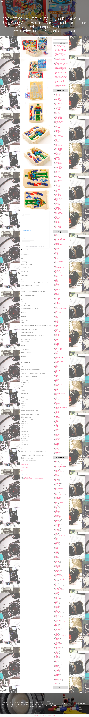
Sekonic (57, 395)
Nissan (56, 358)
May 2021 (57, 172)
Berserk (57, 245)
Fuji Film (57, 281)
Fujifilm (57, 283)
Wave (56, 435)
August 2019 (58, 199)
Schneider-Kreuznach (60, 393)
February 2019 (58, 207)
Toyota (56, 425)
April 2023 (57, 143)
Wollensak (57, 438)
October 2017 (58, 227)
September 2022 (59, 152)
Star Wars (57, 401)
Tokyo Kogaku (58, 417)
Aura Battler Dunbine (60, 239)
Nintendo (57, 356)
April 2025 (57, 112)
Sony (56, 398)
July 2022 (57, 154)
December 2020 (58, 179)
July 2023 (57, 139)
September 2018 (59, 213)
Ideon (56, 306)
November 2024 (58, 118)
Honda (56, 302)
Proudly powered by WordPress (39, 715)
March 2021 (57, 175)
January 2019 (58, 208)
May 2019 (57, 203)
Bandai (56, 240)
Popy (56, 381)
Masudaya (57, 338)
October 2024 (58, 120)
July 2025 (57, 108)
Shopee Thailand (24, 465)
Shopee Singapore (24, 467)
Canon (56, 250)
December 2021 (58, 163)
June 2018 (57, 217)
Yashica (57, 442)
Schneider (57, 392)
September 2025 (59, 105)
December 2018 (58, 209)
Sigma (56, 397)
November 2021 (58, 164)
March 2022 (57, 159)
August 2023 (58, 137)
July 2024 (57, 123)
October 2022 (58, 150)
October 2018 (58, 212)
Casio (56, 257)
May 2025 (57, 111)
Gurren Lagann (58, 295)
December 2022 (58, 148)
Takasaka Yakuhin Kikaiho (61, 407)
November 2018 (58, 211)
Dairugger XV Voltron (59, 267)
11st (22, 470)
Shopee (36, 478)
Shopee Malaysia (24, 464)
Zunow (56, 453)
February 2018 (58, 222)
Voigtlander (57, 434)
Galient (57, 288)
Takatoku (57, 408)
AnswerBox (53, 715)
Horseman (57, 303)
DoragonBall (58, 272)
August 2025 (58, 107)
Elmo (56, 276)
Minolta (57, 343)
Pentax (56, 372)
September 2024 (59, 121)
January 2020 (58, 193)
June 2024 (57, 125)
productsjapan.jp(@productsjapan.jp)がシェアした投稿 (35, 246)
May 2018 (57, 218)
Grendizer (57, 293)
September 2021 (58, 167)
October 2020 (58, 181)
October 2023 (58, 135)
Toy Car (57, 424)
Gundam (57, 294)
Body (56, 247)
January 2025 (58, 116)
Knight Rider (58, 312)
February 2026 (58, 99)
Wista (56, 436)
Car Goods (57, 254)
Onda (56, 366)
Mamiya (57, 333)
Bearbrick (57, 243)
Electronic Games (59, 275)
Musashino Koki (58, 349)
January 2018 (58, 223)
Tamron (57, 411)
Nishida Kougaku (59, 357)
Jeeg (33, 478)
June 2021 (57, 171)
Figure (56, 279)
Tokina (56, 415)
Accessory (57, 234)
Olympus (57, 362)
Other (56, 367)
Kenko (56, 309)
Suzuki (56, 402)
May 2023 (57, 141)
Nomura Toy (58, 359)
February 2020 (58, 191)
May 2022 (57, 157)
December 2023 (58, 132)
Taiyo (56, 404)
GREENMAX (57, 292)
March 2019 (57, 205)
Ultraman (57, 429)
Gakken (57, 286)
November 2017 (58, 226)
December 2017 (58, 225)
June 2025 (57, 109)
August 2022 (58, 153)
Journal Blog (49, 715)
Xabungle (57, 439)
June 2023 (57, 140)
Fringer (56, 280)
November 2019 (58, 195)
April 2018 (57, 220)
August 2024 (58, 122)
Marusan (57, 336)
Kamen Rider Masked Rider (61, 308)
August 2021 (58, 168)
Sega (56, 394)
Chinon (56, 258)
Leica (56, 324)
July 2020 (57, 185)
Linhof (56, 329)
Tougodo (57, 421)
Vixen (56, 431)
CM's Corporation (59, 261)
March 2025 (57, 113)
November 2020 (58, 180)
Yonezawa (57, 447)
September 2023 (59, 136)
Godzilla (57, 290)
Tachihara (57, 403)
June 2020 (57, 186)
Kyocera (57, 321)
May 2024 (57, 126)
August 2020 (58, 184)
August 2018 (58, 214)
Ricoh (56, 385)
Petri (56, 376)
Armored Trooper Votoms (60, 238)
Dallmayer (57, 270)
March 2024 (57, 129)
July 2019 (57, 200)
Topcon (57, 420)
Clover (56, 259)
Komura (57, 313)
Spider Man (57, 399)
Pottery (57, 383)
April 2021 (57, 173)
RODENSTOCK (58, 388)
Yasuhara (57, 445)
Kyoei (56, 322)
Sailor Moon (58, 390)
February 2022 (58, 161)
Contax (57, 262)
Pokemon (57, 379)
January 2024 (58, 131)
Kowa (56, 318)
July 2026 (57, 94)
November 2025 (58, 103)
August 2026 (58, 93)
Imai (56, 307)
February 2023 (58, 145)
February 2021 (58, 176)
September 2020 (59, 182)
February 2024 (58, 130)
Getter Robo (58, 289)
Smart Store (40, 478)
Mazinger (57, 340)
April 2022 (57, 158)
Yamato (57, 440)
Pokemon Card (58, 380)
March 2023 (57, 144)
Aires (56, 235)
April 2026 (57, 98)
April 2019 (57, 204)
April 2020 (57, 189)
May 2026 (57, 96)
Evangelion (57, 277)
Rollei (56, 389)
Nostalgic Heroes (59, 361)
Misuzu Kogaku (58, 347)
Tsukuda (57, 427)
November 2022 (58, 149)
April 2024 (57, 127)
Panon (56, 371)
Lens (56, 326)
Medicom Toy (58, 342)
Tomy (56, 418)
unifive (56, 430)
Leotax (56, 327)
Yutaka (56, 448)
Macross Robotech (59, 331)
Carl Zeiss (57, 256)
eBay (22, 462)
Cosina (56, 266)
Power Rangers (58, 384)
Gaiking (57, 285)
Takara (26, 477)
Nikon (56, 352)
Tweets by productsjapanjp (58, 689)
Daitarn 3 (57, 268)
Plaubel (57, 377)
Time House (58, 413)
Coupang (23, 468)
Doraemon (57, 271)
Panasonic (57, 368)
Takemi (56, 409)
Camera (57, 249)
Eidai (56, 274)
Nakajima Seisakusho (60, 350)
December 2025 (58, 102)
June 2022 (57, 155)
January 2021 (58, 177)
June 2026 (57, 95)
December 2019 (58, 194)
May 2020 (57, 187)
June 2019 (57, 202)
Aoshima (57, 236)
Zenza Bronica (58, 449)
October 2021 (58, 166)
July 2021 (57, 170)
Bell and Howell (58, 244)
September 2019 (59, 198)
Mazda (56, 339)
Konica (56, 316)
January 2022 (58, 162)
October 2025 (58, 104)
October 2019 (58, 196)
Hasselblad (57, 297)
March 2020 (57, 190)
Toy (29, 477)
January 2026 (58, 100)
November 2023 (58, 134)
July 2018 (57, 216)
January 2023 (58, 146)
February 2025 (58, 114)
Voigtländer (57, 433)
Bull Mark (57, 248)
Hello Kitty (57, 300)
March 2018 (57, 221)
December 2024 (58, 117)
